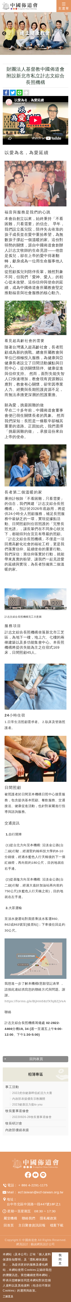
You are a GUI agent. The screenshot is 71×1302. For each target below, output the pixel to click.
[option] (35, 33)
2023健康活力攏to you (27, 1104)
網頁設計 (22, 1244)
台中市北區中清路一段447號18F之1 (34, 1204)
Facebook (28, 1175)
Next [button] (66, 33)
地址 (10, 1199)
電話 (10, 1185)
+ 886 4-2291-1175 (33, 1185)
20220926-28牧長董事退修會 (32, 1117)
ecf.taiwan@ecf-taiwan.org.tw (40, 1192)
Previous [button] (4, 33)
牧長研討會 (13, 1123)
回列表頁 (36, 1059)
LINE (43, 1175)
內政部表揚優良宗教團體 (28, 1098)
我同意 (60, 1259)
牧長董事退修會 (17, 1111)
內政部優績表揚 (17, 1130)
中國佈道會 (20, 6)
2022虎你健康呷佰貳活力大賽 (32, 1093)
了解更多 (8, 1296)
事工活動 (12, 1087)
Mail (10, 1192)
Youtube (35, 1175)
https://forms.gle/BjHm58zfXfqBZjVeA (35, 1001)
